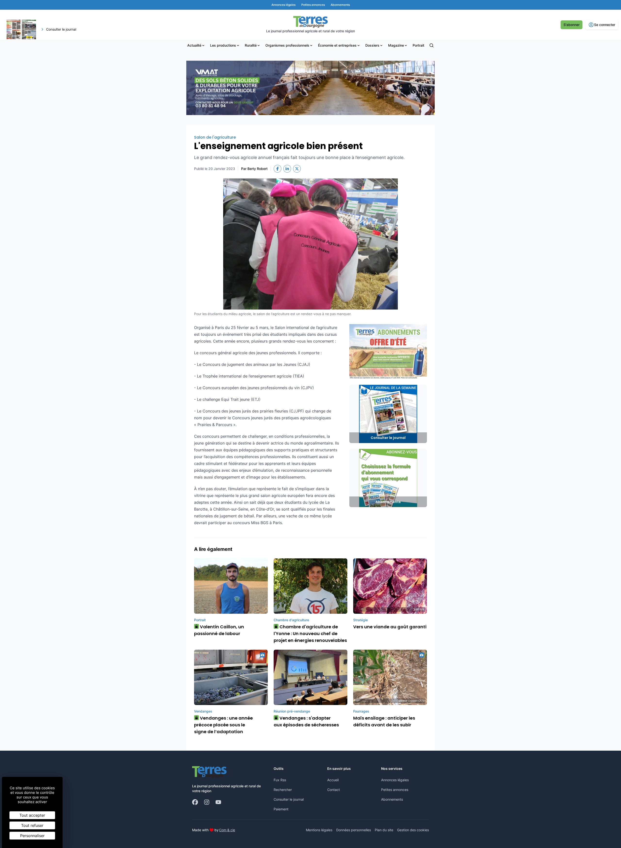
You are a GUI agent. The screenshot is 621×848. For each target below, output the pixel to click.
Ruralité (251, 45)
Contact (333, 790)
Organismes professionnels (287, 45)
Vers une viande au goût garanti (389, 627)
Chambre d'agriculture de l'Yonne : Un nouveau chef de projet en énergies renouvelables (310, 633)
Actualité (194, 45)
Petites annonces (394, 790)
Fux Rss (280, 780)
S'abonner (572, 25)
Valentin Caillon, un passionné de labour (219, 630)
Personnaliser (32, 835)
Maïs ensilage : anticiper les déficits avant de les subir (384, 721)
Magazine (396, 45)
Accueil (333, 780)
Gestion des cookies (413, 830)
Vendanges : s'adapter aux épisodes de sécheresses (306, 721)
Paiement (281, 809)
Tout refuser (32, 825)
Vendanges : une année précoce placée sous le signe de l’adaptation (223, 725)
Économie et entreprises (337, 45)
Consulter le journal (289, 799)
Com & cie (227, 830)
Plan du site (384, 830)
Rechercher (283, 790)
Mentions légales (319, 830)
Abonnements (392, 799)
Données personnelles (353, 830)
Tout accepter (32, 815)
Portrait (418, 45)
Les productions (223, 45)
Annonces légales (395, 780)
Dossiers (372, 45)
